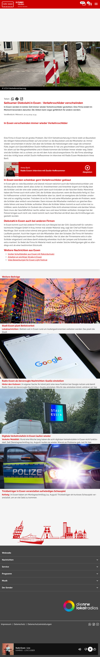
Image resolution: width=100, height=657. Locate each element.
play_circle (90, 649)
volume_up (79, 649)
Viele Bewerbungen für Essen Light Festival (27, 260)
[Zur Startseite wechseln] (8, 4)
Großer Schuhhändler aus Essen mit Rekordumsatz (31, 254)
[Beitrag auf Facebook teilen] (16, 98)
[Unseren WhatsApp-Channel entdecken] (89, 624)
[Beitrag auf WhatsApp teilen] (12, 98)
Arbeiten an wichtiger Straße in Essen (25, 257)
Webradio (6, 553)
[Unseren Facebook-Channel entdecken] (93, 624)
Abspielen (87, 168)
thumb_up (94, 649)
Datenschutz (19, 624)
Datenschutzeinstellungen (40, 624)
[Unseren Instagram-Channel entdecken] (97, 624)
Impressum (6, 624)
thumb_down (85, 649)
